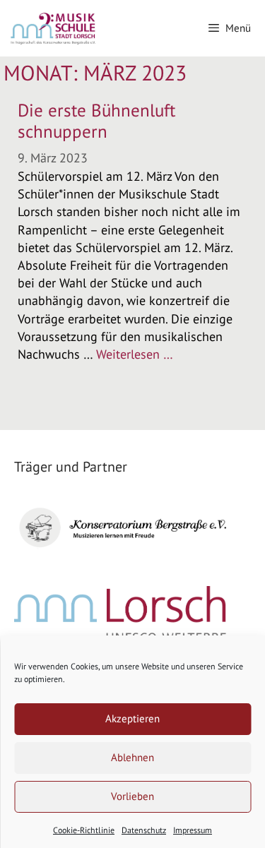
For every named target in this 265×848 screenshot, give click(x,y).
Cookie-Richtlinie (83, 830)
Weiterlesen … (134, 354)
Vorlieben (132, 796)
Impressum (192, 830)
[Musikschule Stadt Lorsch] (53, 28)
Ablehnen (132, 757)
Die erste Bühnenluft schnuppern (96, 121)
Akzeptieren (132, 718)
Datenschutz (144, 830)
